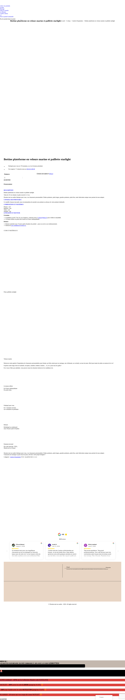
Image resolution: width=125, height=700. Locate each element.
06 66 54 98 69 (31, 169)
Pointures (7, 174)
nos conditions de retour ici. (18, 225)
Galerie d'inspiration (15, 457)
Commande (10, 16)
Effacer (51, 173)
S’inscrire (108, 567)
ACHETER (7, 180)
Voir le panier (3, 16)
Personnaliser (8, 184)
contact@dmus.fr (42, 217)
